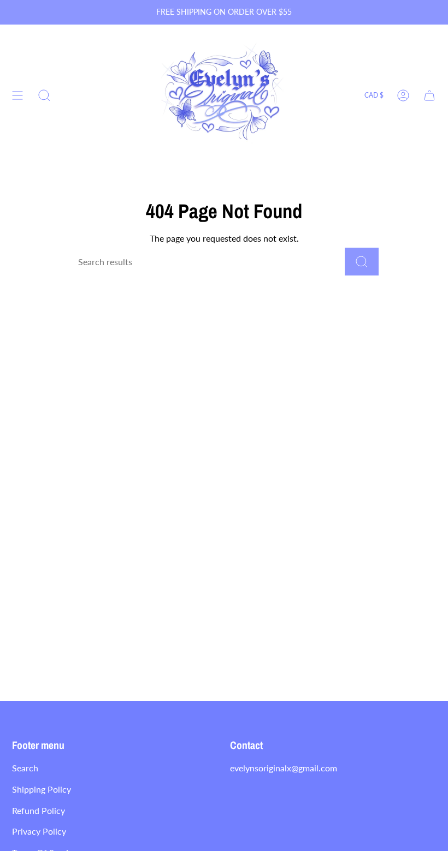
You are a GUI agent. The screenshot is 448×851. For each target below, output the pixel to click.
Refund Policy (38, 810)
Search (25, 768)
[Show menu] (17, 95)
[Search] (362, 261)
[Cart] (429, 95)
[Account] (403, 95)
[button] (44, 95)
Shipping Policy (41, 789)
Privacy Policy (39, 831)
